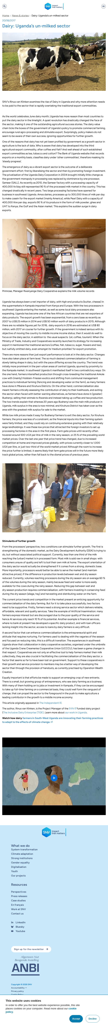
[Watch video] (54, 776)
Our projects (18, 875)
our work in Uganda (76, 712)
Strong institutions (21, 858)
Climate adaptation (22, 853)
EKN (71, 708)
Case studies (18, 900)
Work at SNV (18, 909)
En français (17, 904)
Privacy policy (17, 991)
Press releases (19, 896)
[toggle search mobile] (4, 6)
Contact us (17, 913)
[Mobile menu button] (103, 6)
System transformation (24, 849)
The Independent (49, 702)
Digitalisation (18, 866)
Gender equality (20, 862)
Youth (14, 871)
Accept (76, 1019)
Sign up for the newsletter (29, 949)
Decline (93, 1019)
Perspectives (18, 891)
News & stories (20, 15)
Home (5, 15)
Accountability (18, 988)
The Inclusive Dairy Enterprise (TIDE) (23, 712)
